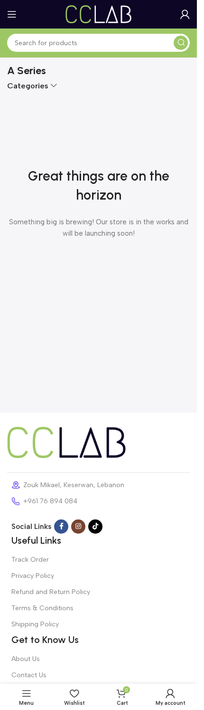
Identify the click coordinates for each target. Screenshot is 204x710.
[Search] (181, 43)
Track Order (30, 560)
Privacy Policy (32, 576)
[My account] (185, 14)
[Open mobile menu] (11, 14)
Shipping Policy (35, 624)
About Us (25, 659)
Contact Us (28, 675)
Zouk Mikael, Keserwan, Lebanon (73, 485)
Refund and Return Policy (50, 592)
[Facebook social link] (61, 526)
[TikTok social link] (95, 526)
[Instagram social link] (78, 526)
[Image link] (66, 442)
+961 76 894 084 (50, 501)
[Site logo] (98, 14)
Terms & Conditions (42, 608)
